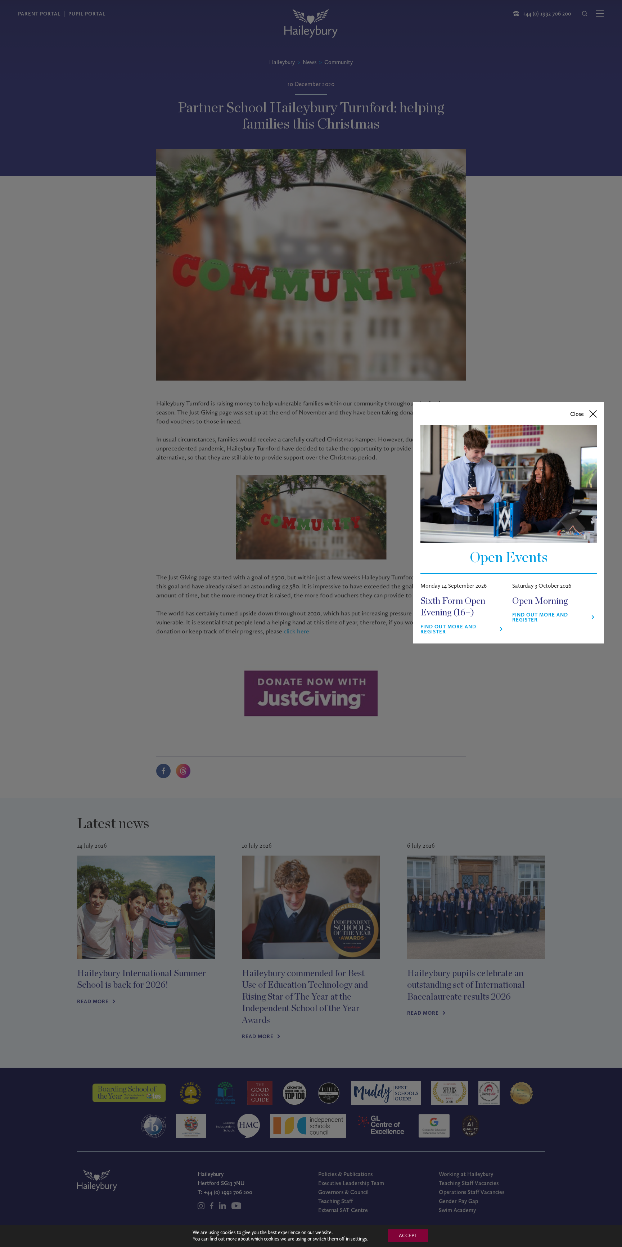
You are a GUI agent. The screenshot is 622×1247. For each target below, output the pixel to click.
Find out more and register (448, 629)
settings (359, 1239)
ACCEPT (408, 1236)
